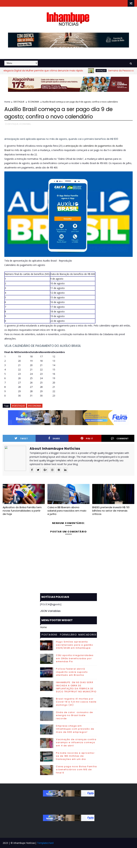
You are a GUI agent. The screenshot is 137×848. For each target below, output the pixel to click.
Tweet (24, 438)
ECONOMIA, (25, 123)
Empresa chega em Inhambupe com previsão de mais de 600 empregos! (75, 728)
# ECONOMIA (34, 405)
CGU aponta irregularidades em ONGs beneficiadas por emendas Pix (74, 658)
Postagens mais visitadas (49, 635)
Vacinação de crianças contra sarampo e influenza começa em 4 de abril (76, 742)
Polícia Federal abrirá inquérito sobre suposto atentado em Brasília (72, 671)
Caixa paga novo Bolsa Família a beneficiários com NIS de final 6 (76, 769)
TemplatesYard (45, 842)
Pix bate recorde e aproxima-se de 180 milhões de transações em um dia (75, 756)
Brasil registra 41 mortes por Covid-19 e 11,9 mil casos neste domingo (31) (76, 701)
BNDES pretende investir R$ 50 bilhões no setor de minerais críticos (110, 511)
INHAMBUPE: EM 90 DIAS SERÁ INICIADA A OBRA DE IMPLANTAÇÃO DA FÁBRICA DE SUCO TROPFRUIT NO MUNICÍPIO (76, 687)
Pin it (89, 438)
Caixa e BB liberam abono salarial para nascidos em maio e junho (66, 511)
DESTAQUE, (13, 123)
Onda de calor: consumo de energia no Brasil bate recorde (74, 715)
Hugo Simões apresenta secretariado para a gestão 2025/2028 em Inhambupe (74, 644)
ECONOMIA (33, 101)
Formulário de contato (68, 635)
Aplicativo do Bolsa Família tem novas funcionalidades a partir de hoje (22, 511)
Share (56, 438)
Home (7, 101)
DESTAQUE (87, 70)
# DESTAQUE (18, 405)
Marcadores (87, 634)
